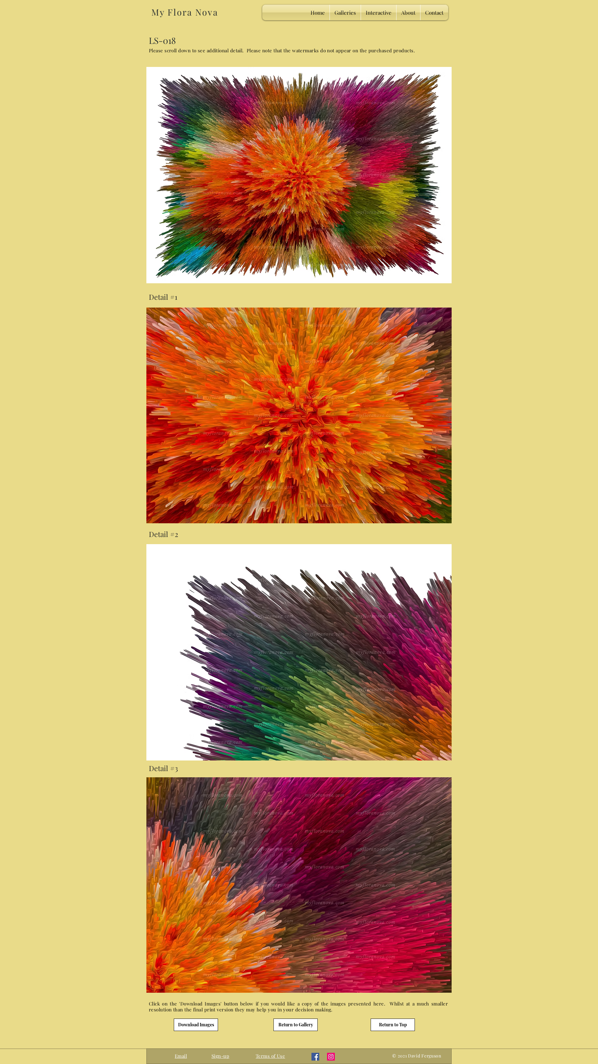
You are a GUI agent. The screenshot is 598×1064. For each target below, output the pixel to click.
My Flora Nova (184, 12)
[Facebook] (315, 1057)
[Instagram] (331, 1057)
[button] (220, 1056)
